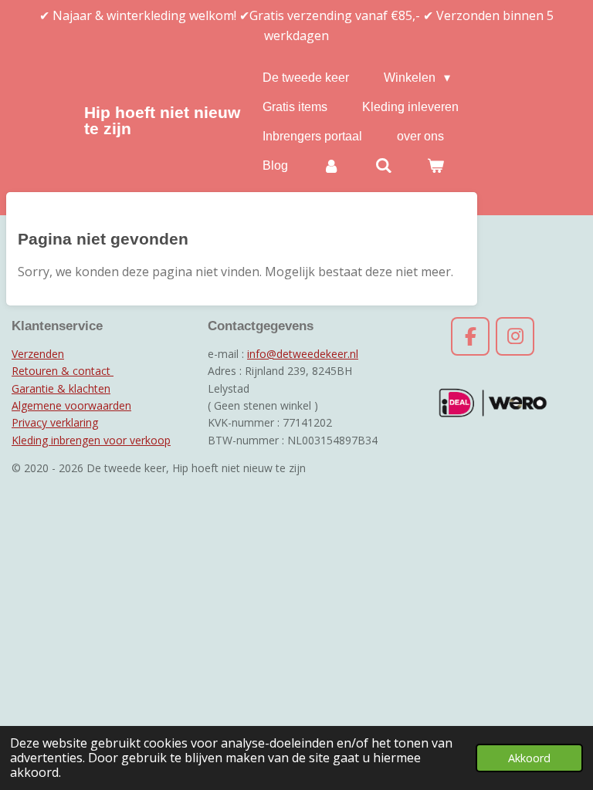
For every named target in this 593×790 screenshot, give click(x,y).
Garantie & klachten (61, 388)
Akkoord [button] (529, 758)
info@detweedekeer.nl (302, 353)
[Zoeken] (384, 166)
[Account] (331, 166)
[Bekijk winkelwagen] (435, 166)
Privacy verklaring (55, 422)
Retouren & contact (63, 370)
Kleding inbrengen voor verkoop (91, 440)
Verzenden (38, 353)
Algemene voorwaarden (71, 405)
